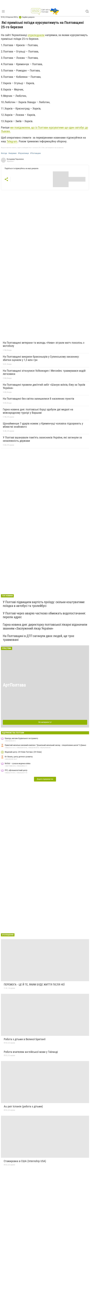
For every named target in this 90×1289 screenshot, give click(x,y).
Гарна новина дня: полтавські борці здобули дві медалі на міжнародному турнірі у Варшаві (38, 411)
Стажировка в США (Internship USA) (25, 1161)
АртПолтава (14, 685)
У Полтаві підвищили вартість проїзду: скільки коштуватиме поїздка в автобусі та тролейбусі (44, 604)
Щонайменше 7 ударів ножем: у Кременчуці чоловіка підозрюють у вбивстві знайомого (43, 425)
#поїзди (4, 153)
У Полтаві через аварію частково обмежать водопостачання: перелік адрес (44, 615)
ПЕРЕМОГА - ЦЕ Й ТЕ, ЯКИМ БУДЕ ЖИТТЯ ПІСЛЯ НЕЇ (34, 984)
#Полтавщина (35, 153)
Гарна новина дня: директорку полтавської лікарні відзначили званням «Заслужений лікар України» (45, 626)
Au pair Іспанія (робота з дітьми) (23, 1106)
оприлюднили (36, 35)
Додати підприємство (45, 779)
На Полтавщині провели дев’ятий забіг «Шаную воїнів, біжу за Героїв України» (44, 386)
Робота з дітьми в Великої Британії (24, 1039)
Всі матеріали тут (45, 722)
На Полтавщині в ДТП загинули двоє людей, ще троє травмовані (38, 638)
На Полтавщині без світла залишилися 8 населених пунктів (38, 398)
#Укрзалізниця (23, 153)
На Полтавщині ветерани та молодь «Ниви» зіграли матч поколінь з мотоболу (43, 344)
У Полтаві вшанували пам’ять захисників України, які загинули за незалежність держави (42, 439)
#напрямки (12, 153)
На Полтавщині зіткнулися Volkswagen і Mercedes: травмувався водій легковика (44, 372)
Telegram (12, 141)
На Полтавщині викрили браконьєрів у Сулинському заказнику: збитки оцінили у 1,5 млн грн (41, 358)
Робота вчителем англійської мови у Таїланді (31, 1052)
